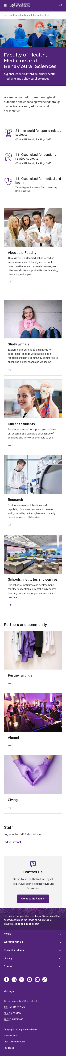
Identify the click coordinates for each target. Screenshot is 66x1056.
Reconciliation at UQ (26, 923)
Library (8, 958)
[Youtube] (29, 980)
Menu (5, 5)
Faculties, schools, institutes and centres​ (28, 15)
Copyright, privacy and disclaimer (21, 1029)
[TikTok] (44, 980)
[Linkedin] (14, 980)
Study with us (18, 344)
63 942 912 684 (17, 1007)
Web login (9, 991)
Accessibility (10, 1035)
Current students (21, 424)
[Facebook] (6, 980)
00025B (17, 1013)
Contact (8, 966)
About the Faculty (22, 253)
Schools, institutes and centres (33, 579)
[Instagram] (37, 980)
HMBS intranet (12, 842)
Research (15, 500)
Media (7, 933)
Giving (13, 800)
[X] (21, 980)
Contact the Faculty (33, 898)
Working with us (13, 941)
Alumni (13, 738)
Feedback (9, 1048)
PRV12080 (17, 1019)
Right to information (14, 1041)
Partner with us (20, 675)
